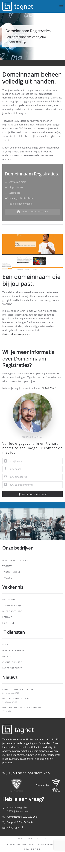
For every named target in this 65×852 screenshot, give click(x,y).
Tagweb (7, 577)
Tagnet (7, 566)
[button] (61, 6)
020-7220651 (49, 388)
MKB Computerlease (15, 560)
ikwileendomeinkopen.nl (15, 333)
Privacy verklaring (48, 844)
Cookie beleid (32, 849)
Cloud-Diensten (13, 662)
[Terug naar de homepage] (18, 6)
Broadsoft (9, 599)
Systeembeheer (12, 668)
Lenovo (7, 617)
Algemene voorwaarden (19, 844)
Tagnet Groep (11, 571)
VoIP (5, 644)
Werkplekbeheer (13, 650)
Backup (7, 656)
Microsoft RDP (12, 611)
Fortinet (8, 622)
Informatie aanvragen (34, 212)
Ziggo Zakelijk (12, 605)
